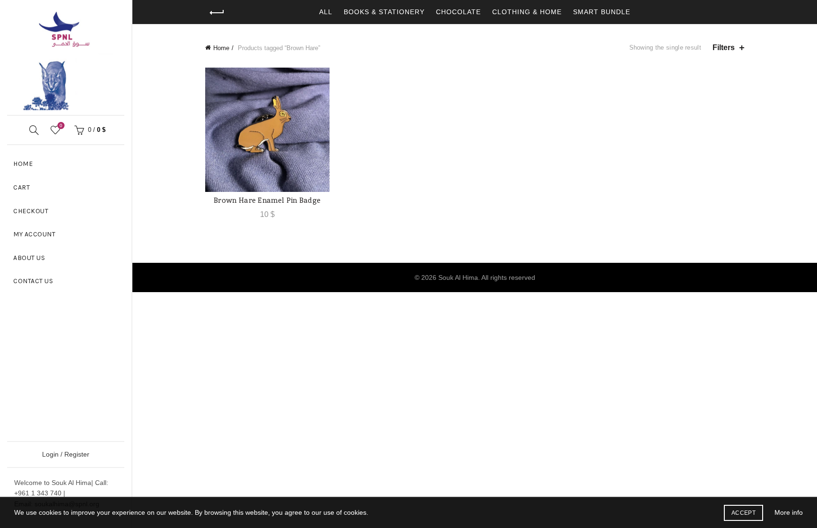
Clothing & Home (527, 12)
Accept (743, 513)
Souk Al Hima (458, 277)
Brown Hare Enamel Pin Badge (267, 200)
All (325, 12)
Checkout (30, 211)
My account (34, 234)
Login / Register (65, 454)
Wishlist (61, 125)
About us (29, 258)
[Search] (34, 130)
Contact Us (33, 281)
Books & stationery (384, 12)
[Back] (217, 12)
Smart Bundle (601, 12)
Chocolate (458, 12)
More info (788, 512)
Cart (21, 187)
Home (23, 164)
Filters (724, 47)
